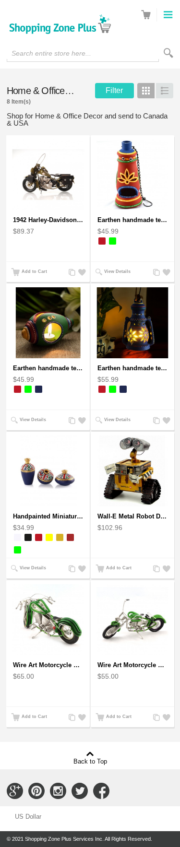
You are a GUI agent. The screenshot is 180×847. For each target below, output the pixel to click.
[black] (28, 537)
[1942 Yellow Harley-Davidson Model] (48, 174)
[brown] (70, 537)
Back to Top (90, 761)
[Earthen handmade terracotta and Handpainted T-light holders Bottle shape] (132, 174)
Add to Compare (71, 272)
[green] (112, 241)
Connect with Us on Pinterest (36, 791)
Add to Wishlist (80, 272)
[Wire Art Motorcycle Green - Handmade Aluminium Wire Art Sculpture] (48, 619)
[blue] (38, 389)
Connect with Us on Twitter (80, 791)
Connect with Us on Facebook (101, 791)
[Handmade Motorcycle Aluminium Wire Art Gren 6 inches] (132, 619)
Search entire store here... (51, 53)
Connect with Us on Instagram (58, 791)
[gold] (59, 537)
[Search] (168, 53)
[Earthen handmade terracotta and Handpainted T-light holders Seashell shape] (48, 322)
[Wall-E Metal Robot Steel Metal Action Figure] (132, 470)
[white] (17, 537)
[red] (102, 241)
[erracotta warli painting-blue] (48, 470)
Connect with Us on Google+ (15, 791)
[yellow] (49, 537)
